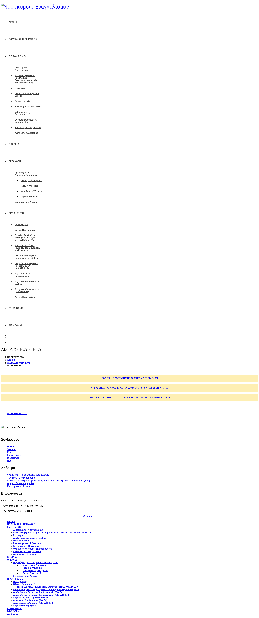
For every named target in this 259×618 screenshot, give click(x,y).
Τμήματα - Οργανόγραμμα (21, 477)
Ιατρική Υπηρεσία (29, 186)
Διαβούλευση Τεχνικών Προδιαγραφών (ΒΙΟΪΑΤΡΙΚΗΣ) (26, 265)
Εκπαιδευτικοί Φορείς (26, 202)
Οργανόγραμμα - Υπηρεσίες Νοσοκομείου (27, 174)
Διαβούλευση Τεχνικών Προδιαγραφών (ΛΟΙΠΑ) (27, 256)
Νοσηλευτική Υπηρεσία (32, 191)
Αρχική (11, 359)
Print (9, 452)
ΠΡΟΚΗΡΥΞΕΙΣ (16, 213)
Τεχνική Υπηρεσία (29, 196)
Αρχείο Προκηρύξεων (25, 297)
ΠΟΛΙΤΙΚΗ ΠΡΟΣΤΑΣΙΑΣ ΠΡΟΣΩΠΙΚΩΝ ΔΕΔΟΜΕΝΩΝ (129, 378)
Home (10, 446)
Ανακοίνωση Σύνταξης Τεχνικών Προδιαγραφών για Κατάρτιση (27, 248)
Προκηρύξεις (21, 224)
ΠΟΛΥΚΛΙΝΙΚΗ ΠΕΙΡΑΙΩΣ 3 (23, 39)
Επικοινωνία (14, 455)
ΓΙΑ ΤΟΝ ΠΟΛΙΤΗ (18, 56)
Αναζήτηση (13, 614)
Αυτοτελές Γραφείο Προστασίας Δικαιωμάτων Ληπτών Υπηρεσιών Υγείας (26, 79)
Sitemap (11, 449)
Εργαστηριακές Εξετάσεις (28, 106)
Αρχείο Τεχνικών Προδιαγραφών (23, 274)
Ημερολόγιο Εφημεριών (20, 483)
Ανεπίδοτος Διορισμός (26, 133)
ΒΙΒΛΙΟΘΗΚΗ (16, 325)
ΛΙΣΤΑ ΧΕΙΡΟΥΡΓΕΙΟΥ (18, 362)
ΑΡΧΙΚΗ (13, 22)
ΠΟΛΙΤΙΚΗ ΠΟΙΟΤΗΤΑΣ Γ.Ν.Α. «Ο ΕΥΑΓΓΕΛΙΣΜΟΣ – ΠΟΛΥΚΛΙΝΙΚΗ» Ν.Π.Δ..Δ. (130, 397)
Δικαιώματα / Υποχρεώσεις (21, 69)
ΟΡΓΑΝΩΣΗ (15, 161)
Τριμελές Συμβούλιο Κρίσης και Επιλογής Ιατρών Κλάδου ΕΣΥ (25, 237)
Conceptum (89, 516)
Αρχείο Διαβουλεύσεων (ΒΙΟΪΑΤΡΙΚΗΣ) (27, 290)
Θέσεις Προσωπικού (25, 230)
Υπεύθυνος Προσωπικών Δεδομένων (28, 475)
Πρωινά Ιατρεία (22, 101)
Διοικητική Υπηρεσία (31, 180)
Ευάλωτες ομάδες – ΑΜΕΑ (28, 127)
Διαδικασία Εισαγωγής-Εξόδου (27, 94)
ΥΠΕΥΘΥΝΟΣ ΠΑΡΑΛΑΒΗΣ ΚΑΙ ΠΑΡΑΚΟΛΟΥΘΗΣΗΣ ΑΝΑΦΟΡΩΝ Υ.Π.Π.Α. (129, 388)
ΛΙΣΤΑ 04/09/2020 (17, 413)
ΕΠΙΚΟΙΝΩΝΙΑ (16, 308)
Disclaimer (13, 458)
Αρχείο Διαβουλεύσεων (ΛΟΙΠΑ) (27, 282)
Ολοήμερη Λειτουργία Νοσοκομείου (26, 121)
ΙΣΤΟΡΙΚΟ (14, 144)
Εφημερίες (20, 88)
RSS (9, 460)
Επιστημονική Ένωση (19, 486)
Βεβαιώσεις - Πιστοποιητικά (22, 113)
